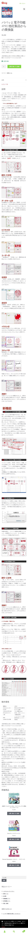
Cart (21, 930)
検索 (14, 931)
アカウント (4, 931)
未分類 (4, 896)
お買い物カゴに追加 (14, 66)
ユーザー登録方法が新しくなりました (11, 913)
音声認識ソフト (6, 901)
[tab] (14, 80)
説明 (3, 80)
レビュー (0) (5, 84)
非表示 (3, 927)
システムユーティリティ (8, 891)
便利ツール (9, 73)
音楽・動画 (5, 903)
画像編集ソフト (6, 898)
